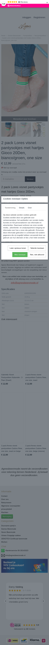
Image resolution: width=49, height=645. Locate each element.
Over (30, 208)
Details (21, 208)
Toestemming (10, 208)
